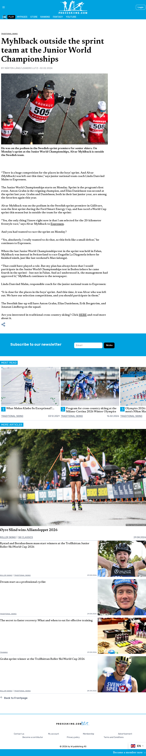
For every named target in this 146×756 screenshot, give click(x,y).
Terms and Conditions (114, 737)
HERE (83, 315)
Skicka (109, 345)
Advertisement (125, 734)
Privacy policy (73, 737)
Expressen (57, 224)
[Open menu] (2, 7)
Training (4, 652)
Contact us (19, 734)
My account (53, 734)
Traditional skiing (9, 34)
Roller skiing (8, 537)
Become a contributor (33, 737)
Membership (88, 734)
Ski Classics (25, 537)
